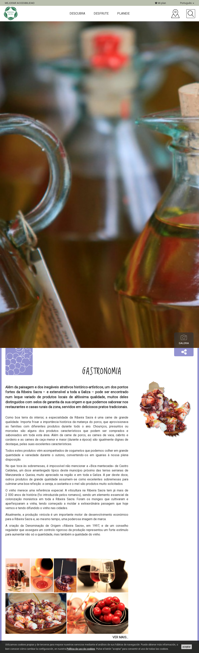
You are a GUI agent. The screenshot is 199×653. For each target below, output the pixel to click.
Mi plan (161, 3)
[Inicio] (11, 13)
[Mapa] (175, 13)
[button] (184, 352)
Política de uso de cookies (81, 649)
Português (186, 3)
